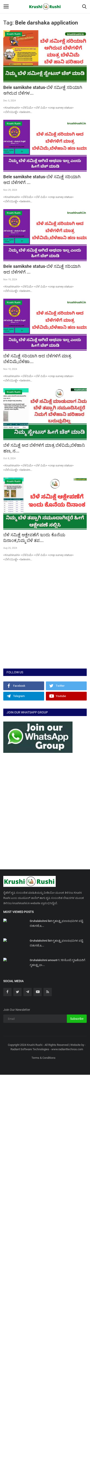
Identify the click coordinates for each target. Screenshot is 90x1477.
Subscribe (76, 1018)
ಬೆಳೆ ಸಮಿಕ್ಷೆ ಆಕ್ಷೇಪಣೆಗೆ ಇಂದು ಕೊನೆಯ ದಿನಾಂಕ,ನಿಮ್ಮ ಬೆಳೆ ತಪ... (34, 537)
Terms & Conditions (43, 1057)
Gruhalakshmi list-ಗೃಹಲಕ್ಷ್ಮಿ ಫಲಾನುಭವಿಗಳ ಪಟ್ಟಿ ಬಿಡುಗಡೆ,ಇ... (56, 923)
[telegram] (27, 992)
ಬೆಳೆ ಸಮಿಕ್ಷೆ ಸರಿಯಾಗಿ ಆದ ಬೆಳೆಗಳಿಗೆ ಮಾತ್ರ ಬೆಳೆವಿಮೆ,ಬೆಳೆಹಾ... (37, 358)
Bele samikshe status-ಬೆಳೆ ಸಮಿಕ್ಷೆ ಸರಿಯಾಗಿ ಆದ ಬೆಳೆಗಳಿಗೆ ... (41, 179)
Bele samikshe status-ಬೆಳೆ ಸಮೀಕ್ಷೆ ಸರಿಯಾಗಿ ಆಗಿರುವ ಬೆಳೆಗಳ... (42, 90)
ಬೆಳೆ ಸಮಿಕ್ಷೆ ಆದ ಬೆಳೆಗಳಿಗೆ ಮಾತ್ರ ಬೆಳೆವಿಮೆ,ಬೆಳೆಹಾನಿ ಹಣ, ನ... (44, 448)
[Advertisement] (45, 619)
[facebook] (7, 992)
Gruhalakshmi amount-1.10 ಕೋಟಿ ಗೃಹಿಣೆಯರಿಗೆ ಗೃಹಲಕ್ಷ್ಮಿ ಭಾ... (57, 962)
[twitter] (17, 992)
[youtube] (37, 992)
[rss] (47, 992)
